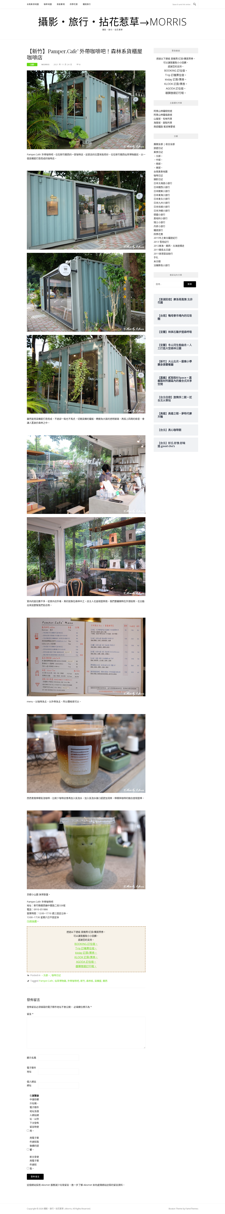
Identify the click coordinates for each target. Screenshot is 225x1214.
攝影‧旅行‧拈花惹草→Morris (112, 21)
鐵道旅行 (87, 4)
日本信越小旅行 (162, 206)
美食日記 (158, 152)
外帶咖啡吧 (73, 980)
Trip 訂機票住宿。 (86, 948)
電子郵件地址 (31, 1069)
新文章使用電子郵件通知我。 (34, 1162)
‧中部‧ (158, 159)
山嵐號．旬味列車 (163, 118)
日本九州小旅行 (162, 202)
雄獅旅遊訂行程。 (86, 966)
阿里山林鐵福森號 (163, 114)
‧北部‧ (32, 64)
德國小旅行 (159, 214)
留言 (30, 1013)
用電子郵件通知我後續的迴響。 (34, 1143)
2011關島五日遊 (162, 249)
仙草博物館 (60, 980)
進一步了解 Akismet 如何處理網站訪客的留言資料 (97, 1184)
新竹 (82, 980)
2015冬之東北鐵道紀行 (165, 237)
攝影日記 (158, 179)
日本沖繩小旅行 (162, 210)
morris (46, 64)
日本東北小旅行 (162, 198)
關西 (105, 980)
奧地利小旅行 (161, 218)
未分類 (157, 261)
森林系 (89, 980)
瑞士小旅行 (159, 222)
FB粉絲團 (32, 921)
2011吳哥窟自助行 (163, 253)
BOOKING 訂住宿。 (86, 944)
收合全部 (170, 144)
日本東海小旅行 (162, 195)
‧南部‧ (158, 163)
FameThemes (192, 1208)
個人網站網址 (31, 1083)
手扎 (156, 257)
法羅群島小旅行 (162, 265)
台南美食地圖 (33, 4)
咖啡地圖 (48, 4)
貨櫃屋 (98, 980)
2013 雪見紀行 (161, 241)
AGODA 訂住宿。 (86, 962)
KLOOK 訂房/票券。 (86, 957)
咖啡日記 (56, 975)
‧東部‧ (158, 167)
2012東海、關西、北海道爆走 (169, 245)
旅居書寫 (61, 4)
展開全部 (158, 144)
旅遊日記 (158, 148)
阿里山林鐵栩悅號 (163, 110)
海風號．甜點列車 (163, 122)
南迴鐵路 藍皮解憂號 (164, 126)
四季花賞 (74, 4)
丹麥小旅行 (159, 226)
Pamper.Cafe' (46, 980)
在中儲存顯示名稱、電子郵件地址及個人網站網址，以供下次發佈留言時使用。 (34, 1113)
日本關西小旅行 (162, 187)
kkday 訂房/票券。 (86, 953)
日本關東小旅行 (162, 191)
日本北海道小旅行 (163, 183)
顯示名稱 (31, 1057)
